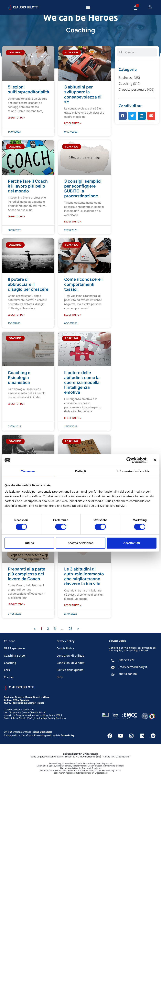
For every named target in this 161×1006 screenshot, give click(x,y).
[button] (88, 7)
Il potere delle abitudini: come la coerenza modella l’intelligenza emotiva (82, 382)
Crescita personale (132, 89)
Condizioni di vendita (70, 663)
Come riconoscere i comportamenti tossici (83, 284)
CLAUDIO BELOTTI (25, 7)
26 (70, 628)
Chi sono (9, 641)
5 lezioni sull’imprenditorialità (28, 89)
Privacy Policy (65, 641)
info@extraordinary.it (133, 667)
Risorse (9, 677)
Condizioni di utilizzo (70, 655)
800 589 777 (126, 660)
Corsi (7, 670)
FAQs (60, 677)
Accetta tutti (131, 543)
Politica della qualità (70, 670)
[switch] (60, 527)
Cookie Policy (65, 648)
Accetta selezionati (80, 543)
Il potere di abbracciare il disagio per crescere (28, 284)
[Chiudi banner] (155, 460)
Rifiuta (29, 543)
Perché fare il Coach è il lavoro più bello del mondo (28, 186)
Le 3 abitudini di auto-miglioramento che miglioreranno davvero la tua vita (84, 576)
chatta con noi (128, 674)
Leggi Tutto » (16, 117)
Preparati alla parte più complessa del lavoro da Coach (26, 574)
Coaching (125, 83)
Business (125, 78)
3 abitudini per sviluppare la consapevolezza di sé (83, 94)
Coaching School (15, 655)
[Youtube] (120, 736)
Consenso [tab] (28, 471)
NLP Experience (14, 648)
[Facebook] (110, 736)
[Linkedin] (142, 736)
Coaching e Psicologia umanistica (19, 377)
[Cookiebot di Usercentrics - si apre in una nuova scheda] (129, 460)
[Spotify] (153, 736)
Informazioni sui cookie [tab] (133, 471)
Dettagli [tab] (80, 471)
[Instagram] (131, 736)
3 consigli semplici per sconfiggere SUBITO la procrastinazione (83, 189)
